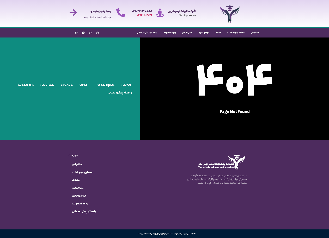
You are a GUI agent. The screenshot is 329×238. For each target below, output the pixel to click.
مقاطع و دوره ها (237, 32)
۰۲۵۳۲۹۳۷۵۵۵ (142, 11)
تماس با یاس (187, 32)
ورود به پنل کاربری (100, 11)
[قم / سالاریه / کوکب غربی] (160, 12)
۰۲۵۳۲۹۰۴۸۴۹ (144, 15)
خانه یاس (255, 32)
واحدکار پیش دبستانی (147, 32)
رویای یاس (204, 32)
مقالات (218, 32)
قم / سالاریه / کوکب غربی (182, 11)
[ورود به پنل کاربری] (73, 12)
